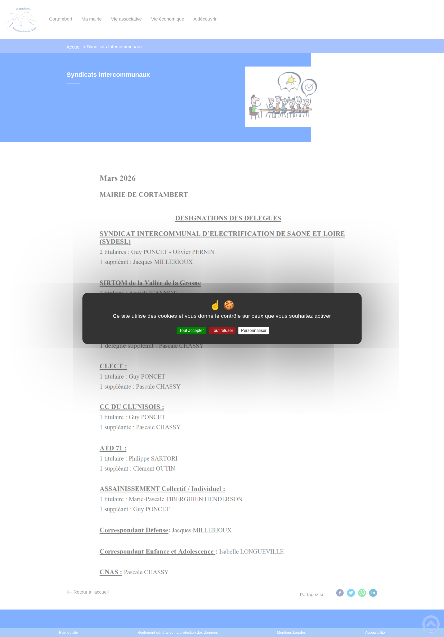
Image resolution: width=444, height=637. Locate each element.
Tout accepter (191, 330)
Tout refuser (222, 330)
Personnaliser (253, 330)
